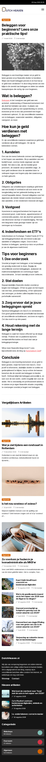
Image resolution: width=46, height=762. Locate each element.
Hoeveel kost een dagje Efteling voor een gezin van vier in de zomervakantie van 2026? (30, 624)
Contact (15, 679)
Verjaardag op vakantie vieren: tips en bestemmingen (30, 638)
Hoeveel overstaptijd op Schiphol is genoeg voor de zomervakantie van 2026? (28, 610)
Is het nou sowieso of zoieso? (19, 503)
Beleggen (6, 100)
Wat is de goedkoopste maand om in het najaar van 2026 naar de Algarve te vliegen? (30, 596)
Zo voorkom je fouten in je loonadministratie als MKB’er (19, 561)
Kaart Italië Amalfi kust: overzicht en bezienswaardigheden (26, 582)
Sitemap (5, 679)
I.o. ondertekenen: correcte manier (27, 714)
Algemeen (6, 20)
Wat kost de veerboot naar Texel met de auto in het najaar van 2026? (28, 692)
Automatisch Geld (33, 351)
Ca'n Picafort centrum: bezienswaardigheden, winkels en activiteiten (27, 703)
